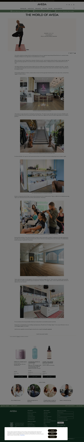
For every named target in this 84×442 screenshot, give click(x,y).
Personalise (52, 436)
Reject (52, 433)
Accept (52, 430)
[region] (36, 433)
